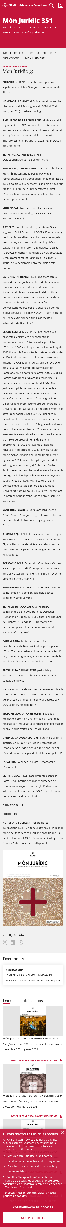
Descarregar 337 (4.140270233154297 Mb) (35, 1116)
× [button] (63, 1132)
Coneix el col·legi (41, 27)
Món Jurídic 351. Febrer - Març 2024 (29, 974)
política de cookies (15, 1196)
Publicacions (11, 32)
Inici (5, 27)
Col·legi (19, 27)
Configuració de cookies (33, 1207)
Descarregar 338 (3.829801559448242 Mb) (35, 1060)
